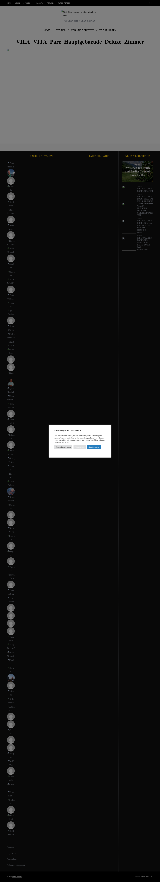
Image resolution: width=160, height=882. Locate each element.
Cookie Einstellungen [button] (63, 447)
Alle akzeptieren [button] (93, 447)
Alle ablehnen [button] (79, 447)
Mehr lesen (66, 442)
